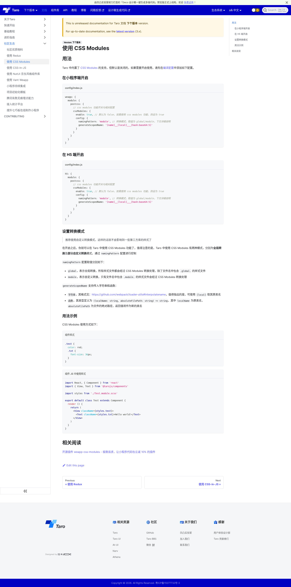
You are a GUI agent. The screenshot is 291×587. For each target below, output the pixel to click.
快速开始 (9, 25)
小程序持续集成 (16, 86)
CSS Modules (89, 67)
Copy (218, 96)
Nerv (115, 550)
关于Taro (9, 19)
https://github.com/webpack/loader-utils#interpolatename (129, 294)
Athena (116, 556)
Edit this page (75, 465)
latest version (125, 31)
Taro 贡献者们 (221, 538)
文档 (44, 10)
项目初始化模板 (16, 92)
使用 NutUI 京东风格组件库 (23, 74)
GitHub (150, 532)
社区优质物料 (15, 49)
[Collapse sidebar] (25, 491)
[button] (256, 10)
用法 (234, 22)
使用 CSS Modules (18, 61)
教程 (74, 10)
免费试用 (188, 2)
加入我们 (184, 538)
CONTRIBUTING (14, 116)
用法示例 (239, 45)
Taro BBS (151, 538)
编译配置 (168, 67)
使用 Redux (14, 55)
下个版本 (29, 10)
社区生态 (9, 43)
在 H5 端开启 (241, 34)
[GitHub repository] (248, 10)
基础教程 (9, 31)
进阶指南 (9, 37)
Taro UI (117, 538)
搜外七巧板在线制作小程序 (23, 110)
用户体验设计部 (222, 532)
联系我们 (184, 544)
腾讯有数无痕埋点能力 (20, 98)
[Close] (287, 2)
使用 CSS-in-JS (16, 67)
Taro (115, 532)
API (65, 10)
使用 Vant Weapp (17, 80)
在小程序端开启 (242, 28)
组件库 (55, 10)
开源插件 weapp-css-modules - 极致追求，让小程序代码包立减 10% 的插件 (108, 452)
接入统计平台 (15, 104)
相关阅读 (236, 51)
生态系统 (217, 10)
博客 (83, 10)
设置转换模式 (241, 39)
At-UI (115, 544)
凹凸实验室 (186, 532)
